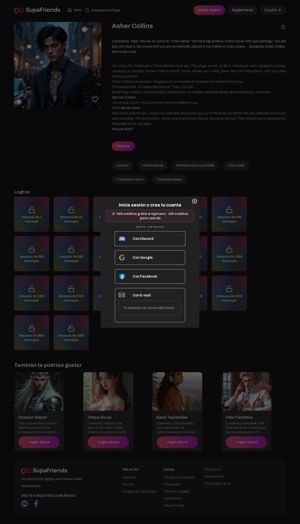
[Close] (194, 201)
